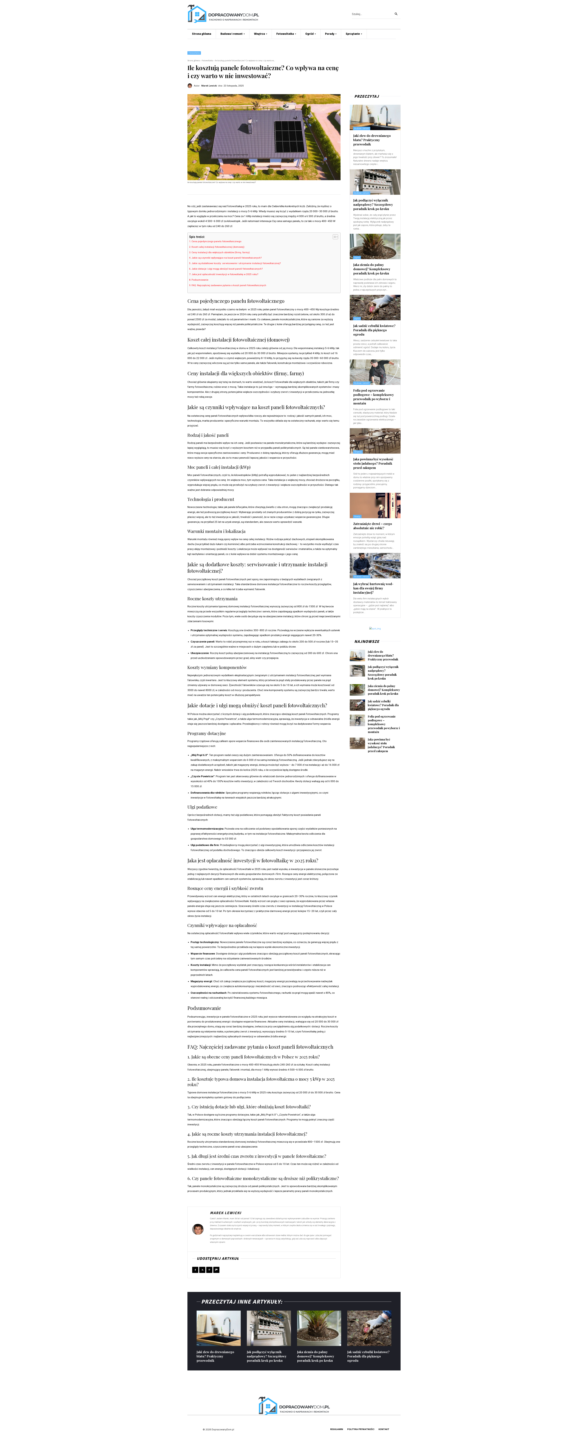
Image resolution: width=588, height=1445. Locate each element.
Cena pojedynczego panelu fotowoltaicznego (216, 241)
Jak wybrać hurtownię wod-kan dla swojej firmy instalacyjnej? (373, 588)
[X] (202, 1270)
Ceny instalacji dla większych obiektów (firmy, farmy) (221, 252)
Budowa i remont (361, 128)
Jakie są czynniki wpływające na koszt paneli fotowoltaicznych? (227, 257)
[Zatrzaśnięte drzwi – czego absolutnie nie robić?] (375, 505)
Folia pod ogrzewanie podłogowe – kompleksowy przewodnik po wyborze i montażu (373, 396)
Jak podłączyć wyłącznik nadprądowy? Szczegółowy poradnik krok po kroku (373, 204)
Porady (357, 516)
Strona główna (193, 60)
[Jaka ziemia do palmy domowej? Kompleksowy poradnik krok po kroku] (375, 246)
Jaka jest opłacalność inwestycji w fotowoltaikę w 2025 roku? (225, 274)
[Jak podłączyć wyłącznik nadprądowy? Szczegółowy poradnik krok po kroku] (375, 182)
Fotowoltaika (194, 53)
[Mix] (216, 1270)
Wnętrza (358, 452)
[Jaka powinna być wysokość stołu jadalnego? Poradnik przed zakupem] (375, 441)
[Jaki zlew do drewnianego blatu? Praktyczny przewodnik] (375, 117)
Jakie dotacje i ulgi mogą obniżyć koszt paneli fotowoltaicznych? (227, 268)
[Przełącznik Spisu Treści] (333, 236)
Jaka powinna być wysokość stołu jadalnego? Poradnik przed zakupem (373, 463)
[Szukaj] (396, 14)
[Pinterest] (209, 1270)
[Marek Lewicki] (190, 85)
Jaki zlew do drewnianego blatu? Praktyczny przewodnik (372, 139)
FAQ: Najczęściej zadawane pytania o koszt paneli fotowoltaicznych (229, 285)
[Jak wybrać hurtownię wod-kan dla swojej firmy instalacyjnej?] (375, 565)
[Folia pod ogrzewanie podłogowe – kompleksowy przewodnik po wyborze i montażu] (375, 372)
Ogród (357, 257)
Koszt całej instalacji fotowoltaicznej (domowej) (218, 247)
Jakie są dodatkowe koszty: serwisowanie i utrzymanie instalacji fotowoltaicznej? (236, 263)
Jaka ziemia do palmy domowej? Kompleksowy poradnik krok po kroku (371, 269)
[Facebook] (195, 1270)
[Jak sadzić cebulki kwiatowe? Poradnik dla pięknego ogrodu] (375, 307)
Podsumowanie (200, 279)
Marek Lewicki (209, 85)
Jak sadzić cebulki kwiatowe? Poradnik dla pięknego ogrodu (374, 330)
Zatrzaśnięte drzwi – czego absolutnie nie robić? (372, 526)
